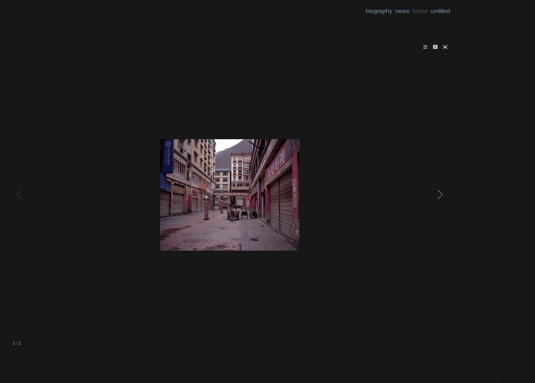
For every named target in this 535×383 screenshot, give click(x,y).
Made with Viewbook (515, 379)
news (402, 11)
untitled (440, 11)
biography (379, 11)
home (420, 11)
